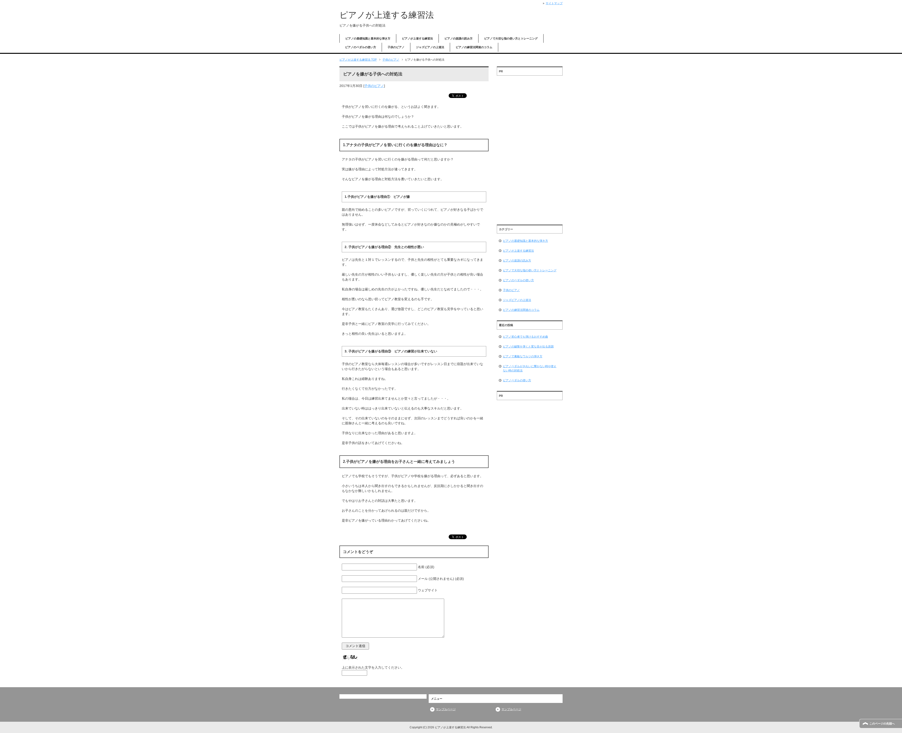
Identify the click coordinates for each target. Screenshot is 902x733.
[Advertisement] (529, 148)
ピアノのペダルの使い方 (360, 47)
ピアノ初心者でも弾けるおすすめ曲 (525, 336)
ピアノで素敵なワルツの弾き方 (522, 356)
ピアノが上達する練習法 (386, 15)
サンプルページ (446, 709)
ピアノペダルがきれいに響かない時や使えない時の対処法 (529, 368)
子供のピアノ (396, 47)
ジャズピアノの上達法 (430, 47)
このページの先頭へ (882, 723)
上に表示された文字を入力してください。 (373, 667)
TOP (358, 59)
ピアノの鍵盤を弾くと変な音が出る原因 (528, 346)
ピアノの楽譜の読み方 (458, 38)
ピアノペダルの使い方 (517, 380)
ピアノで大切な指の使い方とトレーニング (511, 38)
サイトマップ (554, 3)
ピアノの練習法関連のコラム (474, 47)
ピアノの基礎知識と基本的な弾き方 (367, 38)
